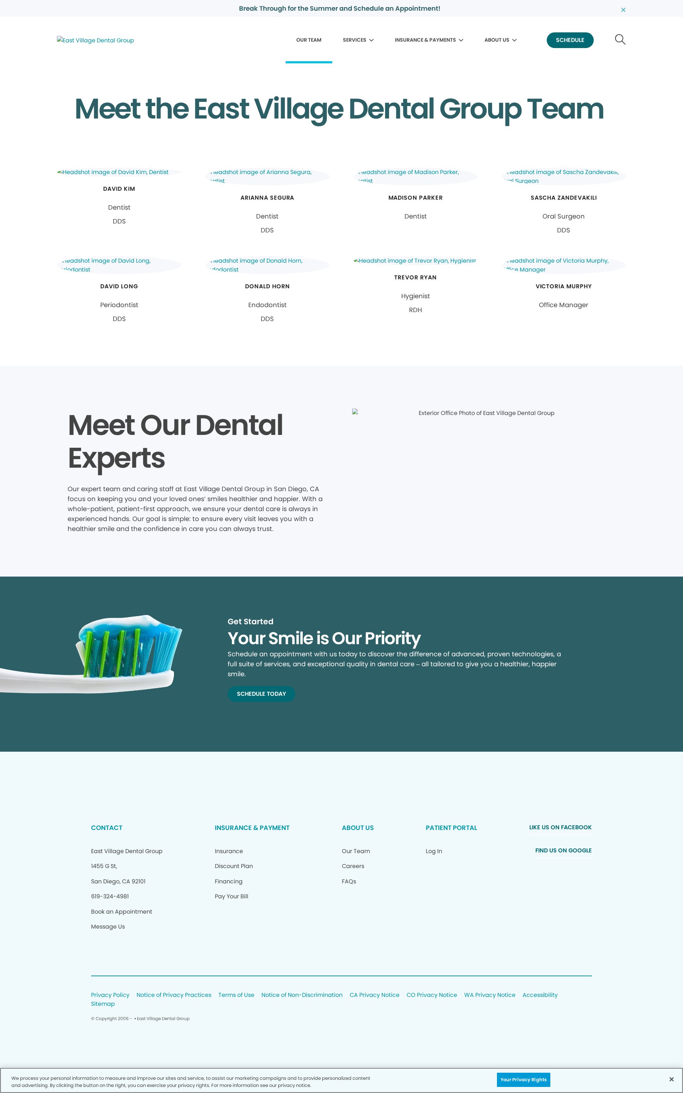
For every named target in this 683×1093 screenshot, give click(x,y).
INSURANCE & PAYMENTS (425, 39)
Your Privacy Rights (524, 1079)
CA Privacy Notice (374, 995)
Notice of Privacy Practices (174, 995)
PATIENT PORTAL (451, 827)
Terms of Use (236, 995)
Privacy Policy (110, 995)
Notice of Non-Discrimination (302, 995)
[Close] (671, 1079)
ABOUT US (497, 39)
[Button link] (620, 40)
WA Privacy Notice (489, 995)
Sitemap (103, 1004)
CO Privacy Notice (432, 995)
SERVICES (354, 39)
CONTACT (106, 827)
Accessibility (540, 995)
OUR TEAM (309, 39)
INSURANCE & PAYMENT (252, 827)
